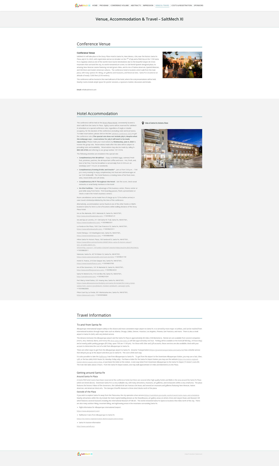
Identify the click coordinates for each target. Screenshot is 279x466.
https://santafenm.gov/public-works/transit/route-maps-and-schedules (171, 395)
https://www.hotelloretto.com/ (88, 222)
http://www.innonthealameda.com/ (90, 216)
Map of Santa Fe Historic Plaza (156, 123)
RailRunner (103, 356)
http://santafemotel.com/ (86, 276)
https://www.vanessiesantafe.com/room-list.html (95, 257)
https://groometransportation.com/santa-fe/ (167, 350)
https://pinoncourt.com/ (86, 295)
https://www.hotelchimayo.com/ (89, 235)
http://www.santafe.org (85, 426)
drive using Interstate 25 (120, 341)
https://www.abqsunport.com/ (88, 411)
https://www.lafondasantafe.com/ (89, 229)
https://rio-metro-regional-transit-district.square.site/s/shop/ (100, 419)
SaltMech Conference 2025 (122, 133)
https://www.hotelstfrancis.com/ (89, 263)
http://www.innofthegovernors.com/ (90, 270)
